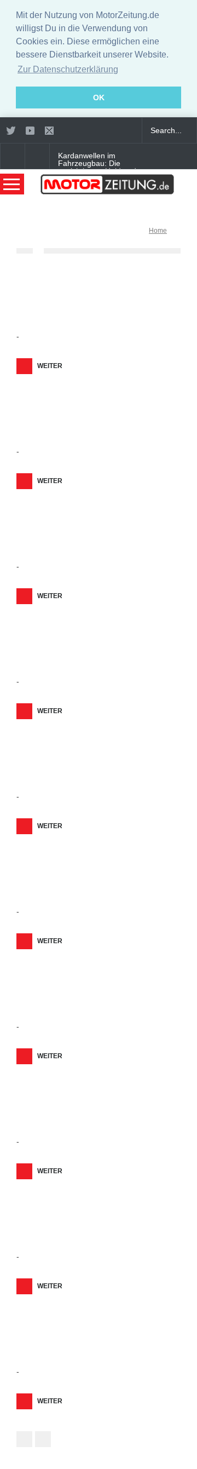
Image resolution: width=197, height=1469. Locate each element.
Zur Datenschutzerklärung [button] (68, 69)
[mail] (49, 130)
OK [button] (99, 97)
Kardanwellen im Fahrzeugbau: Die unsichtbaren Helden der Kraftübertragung (100, 167)
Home (158, 230)
